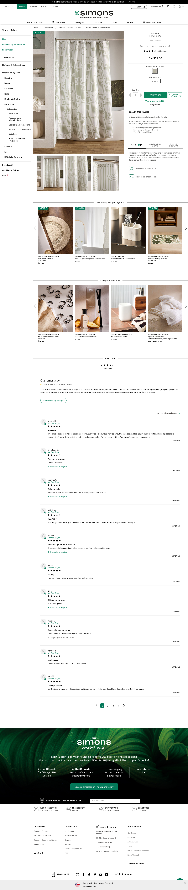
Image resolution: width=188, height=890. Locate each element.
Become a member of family (94, 786)
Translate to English (58, 466)
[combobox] (168, 413)
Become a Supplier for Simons (45, 840)
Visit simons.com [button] (89, 886)
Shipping (68, 840)
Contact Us (39, 826)
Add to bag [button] (156, 95)
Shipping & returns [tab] (173, 145)
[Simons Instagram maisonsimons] (77, 874)
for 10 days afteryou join (47, 772)
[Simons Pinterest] (94, 874)
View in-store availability (155, 101)
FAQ (66, 853)
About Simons (134, 826)
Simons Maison (9, 30)
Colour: (155, 66)
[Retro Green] (155, 71)
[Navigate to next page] (124, 705)
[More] (141, 95)
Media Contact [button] (39, 844)
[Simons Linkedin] (106, 874)
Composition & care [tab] (155, 145)
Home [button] (130, 22)
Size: (155, 77)
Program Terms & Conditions (108, 851)
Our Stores (131, 833)
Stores (22, 7)
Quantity (135, 90)
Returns (68, 844)
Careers (33, 7)
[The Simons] (94, 741)
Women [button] (99, 22)
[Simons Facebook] (83, 874)
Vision (55, 7)
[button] (139, 7)
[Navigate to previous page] (96, 705)
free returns (106, 2)
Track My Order (71, 835)
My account (156, 7)
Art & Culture (132, 842)
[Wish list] (168, 7)
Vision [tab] (137, 145)
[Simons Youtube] (100, 874)
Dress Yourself (133, 855)
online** (143, 770)
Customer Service (41, 831)
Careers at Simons (136, 863)
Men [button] (115, 22)
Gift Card (38, 853)
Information (71, 826)
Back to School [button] (34, 22)
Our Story (131, 837)
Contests (105, 842)
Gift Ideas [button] (60, 22)
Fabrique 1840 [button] (153, 22)
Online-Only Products (74, 849)
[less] (130, 95)
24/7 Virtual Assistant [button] (42, 835)
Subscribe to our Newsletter (64, 800)
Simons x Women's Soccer (138, 850)
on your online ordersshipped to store (81, 772)
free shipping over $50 (84, 2)
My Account (69, 831)
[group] (56, 236)
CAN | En (7, 7)
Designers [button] (80, 22)
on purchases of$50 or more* (114, 772)
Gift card (44, 7)
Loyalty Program (94, 747)
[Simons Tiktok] (89, 874)
